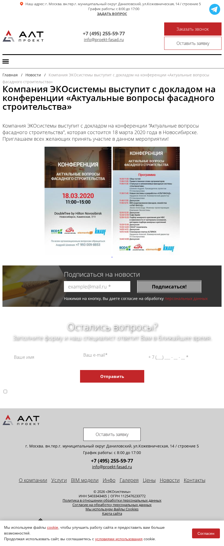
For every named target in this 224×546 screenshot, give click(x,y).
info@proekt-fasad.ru (104, 39)
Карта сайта (112, 513)
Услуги (59, 480)
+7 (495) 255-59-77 (104, 33)
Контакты (194, 480)
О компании (33, 480)
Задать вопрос (112, 14)
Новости (170, 480)
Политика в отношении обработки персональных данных (112, 500)
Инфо (109, 480)
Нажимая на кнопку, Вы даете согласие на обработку (136, 298)
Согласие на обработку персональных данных (112, 386)
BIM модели (85, 480)
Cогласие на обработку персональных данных (112, 504)
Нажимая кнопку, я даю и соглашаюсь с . (117, 391)
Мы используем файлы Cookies (112, 509)
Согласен (206, 533)
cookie (52, 527)
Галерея (129, 480)
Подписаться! (169, 286)
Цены (149, 480)
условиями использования (119, 539)
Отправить (112, 376)
